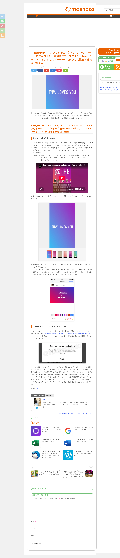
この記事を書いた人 (38, 395)
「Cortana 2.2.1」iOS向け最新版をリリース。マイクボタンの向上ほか (51, 429)
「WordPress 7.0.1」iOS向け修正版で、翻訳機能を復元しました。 (83, 453)
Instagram (64, 413)
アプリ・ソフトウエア (60, 67)
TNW (38, 388)
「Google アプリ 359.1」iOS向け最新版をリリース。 (83, 428)
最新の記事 (49, 395)
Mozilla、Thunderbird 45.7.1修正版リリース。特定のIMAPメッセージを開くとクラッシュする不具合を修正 (51, 454)
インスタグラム (81, 413)
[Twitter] (37, 408)
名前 (33, 522)
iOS (52, 67)
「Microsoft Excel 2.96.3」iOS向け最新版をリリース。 (51, 440)
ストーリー (89, 413)
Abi (70, 67)
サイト (33, 535)
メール (34, 528)
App (60, 413)
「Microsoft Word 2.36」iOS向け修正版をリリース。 (83, 440)
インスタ (73, 413)
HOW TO (47, 67)
